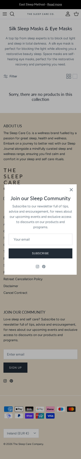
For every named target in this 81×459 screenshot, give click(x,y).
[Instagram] (37, 266)
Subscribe (40, 253)
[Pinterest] (43, 266)
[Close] (71, 190)
